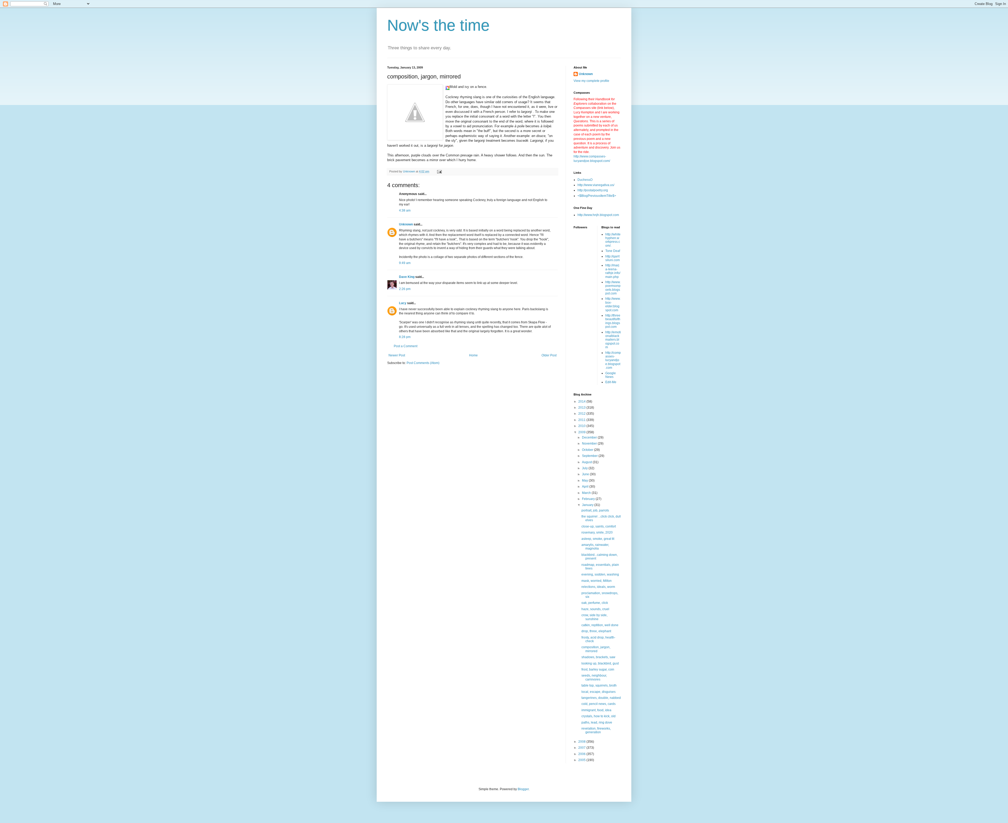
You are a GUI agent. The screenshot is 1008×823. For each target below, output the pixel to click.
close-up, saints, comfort (598, 526)
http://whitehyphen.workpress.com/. (613, 240)
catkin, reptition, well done (599, 625)
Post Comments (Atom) (423, 363)
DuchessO (585, 180)
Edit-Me (610, 382)
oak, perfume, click (594, 603)
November (590, 443)
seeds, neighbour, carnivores (594, 677)
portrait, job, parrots (595, 510)
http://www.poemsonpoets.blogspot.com (613, 287)
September (590, 456)
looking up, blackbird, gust (600, 663)
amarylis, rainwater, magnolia (595, 546)
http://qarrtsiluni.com (612, 258)
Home (473, 355)
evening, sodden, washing (600, 574)
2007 (582, 748)
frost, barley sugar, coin (597, 669)
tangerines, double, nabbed (601, 698)
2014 (582, 401)
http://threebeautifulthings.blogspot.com (612, 321)
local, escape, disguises (598, 692)
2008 (582, 741)
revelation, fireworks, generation (596, 730)
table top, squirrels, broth (599, 685)
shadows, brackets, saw (598, 657)
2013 (582, 407)
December (590, 437)
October (588, 450)
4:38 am (405, 210)
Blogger (523, 789)
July (585, 468)
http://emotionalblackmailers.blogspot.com (613, 339)
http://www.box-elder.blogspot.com (613, 304)
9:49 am (405, 263)
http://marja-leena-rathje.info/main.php (612, 270)
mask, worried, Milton (596, 581)
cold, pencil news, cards (598, 704)
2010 (582, 426)
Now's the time (438, 25)
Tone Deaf (612, 251)
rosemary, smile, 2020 (597, 532)
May (585, 480)
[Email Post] (439, 171)
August (587, 462)
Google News (610, 375)
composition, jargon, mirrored (595, 649)
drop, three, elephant (596, 631)
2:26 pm (405, 289)
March (587, 493)
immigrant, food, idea (596, 710)
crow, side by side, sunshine (594, 617)
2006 (582, 754)
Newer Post (396, 355)
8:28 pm (405, 337)
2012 (582, 413)
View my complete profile (591, 81)
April (585, 486)
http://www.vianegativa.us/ (596, 185)
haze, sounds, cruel (595, 609)
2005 (582, 760)
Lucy (402, 303)
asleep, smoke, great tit (597, 539)
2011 (582, 420)
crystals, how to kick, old (598, 716)
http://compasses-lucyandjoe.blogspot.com (613, 360)
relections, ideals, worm (598, 587)
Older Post (549, 355)
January (588, 505)
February (589, 499)
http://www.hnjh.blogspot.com (598, 215)
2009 (582, 432)
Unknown (406, 224)
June (586, 474)
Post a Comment (405, 346)
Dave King (406, 277)
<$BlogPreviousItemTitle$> (597, 196)
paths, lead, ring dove (596, 722)
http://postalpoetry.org (593, 190)
